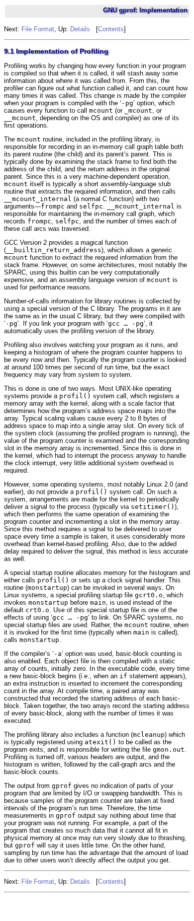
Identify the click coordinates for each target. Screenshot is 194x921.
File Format (37, 29)
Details (80, 29)
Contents (111, 29)
